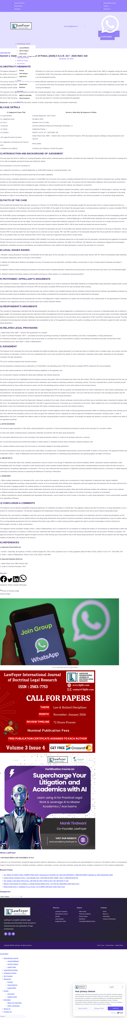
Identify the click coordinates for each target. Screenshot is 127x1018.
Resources (20, 66)
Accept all (115, 1008)
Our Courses (21, 63)
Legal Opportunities (23, 57)
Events (19, 80)
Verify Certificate (24, 98)
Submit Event (23, 84)
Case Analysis (23, 73)
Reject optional (82, 1008)
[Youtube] (13, 934)
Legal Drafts (23, 76)
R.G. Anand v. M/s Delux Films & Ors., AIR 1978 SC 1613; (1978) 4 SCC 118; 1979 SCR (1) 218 (36, 881)
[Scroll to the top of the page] (0, 951)
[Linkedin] (5, 934)
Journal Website (24, 48)
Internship (20, 91)
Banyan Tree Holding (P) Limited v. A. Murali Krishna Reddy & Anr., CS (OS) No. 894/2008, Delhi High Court (41, 884)
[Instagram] (9, 934)
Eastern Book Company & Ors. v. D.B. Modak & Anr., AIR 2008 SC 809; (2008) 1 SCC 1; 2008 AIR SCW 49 (41, 878)
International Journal (23, 44)
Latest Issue (23, 54)
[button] (83, 26)
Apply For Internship (25, 95)
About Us (20, 102)
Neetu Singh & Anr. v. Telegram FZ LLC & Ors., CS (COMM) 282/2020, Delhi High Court (34, 887)
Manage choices (99, 1008)
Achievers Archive (22, 60)
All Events (22, 87)
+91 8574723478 (106, 37)
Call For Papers (24, 51)
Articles (21, 70)
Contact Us (8, 1012)
